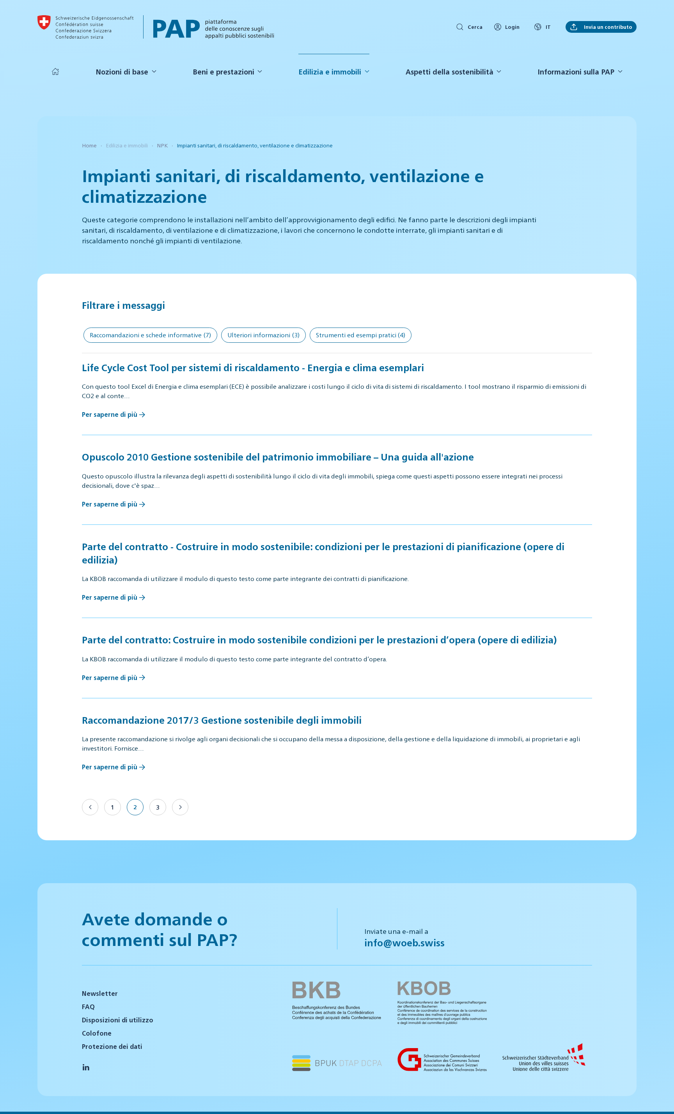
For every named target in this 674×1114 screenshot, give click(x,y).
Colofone (97, 1033)
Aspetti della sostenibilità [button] (449, 71)
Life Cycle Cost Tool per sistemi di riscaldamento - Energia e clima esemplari (253, 367)
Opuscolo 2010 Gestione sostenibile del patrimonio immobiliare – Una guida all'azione (278, 456)
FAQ (88, 1006)
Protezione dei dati (112, 1046)
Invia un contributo (607, 26)
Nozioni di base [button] (122, 71)
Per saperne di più (109, 414)
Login (512, 26)
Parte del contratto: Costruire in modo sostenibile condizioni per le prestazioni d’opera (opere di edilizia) (319, 639)
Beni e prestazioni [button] (223, 71)
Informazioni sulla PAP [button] (575, 71)
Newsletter (100, 993)
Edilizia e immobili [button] (329, 71)
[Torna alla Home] (85, 27)
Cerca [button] (475, 26)
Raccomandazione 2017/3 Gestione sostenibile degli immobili (222, 720)
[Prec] (90, 807)
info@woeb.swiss (404, 942)
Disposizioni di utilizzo (117, 1020)
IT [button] (548, 26)
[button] (658, 1098)
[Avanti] (180, 807)
